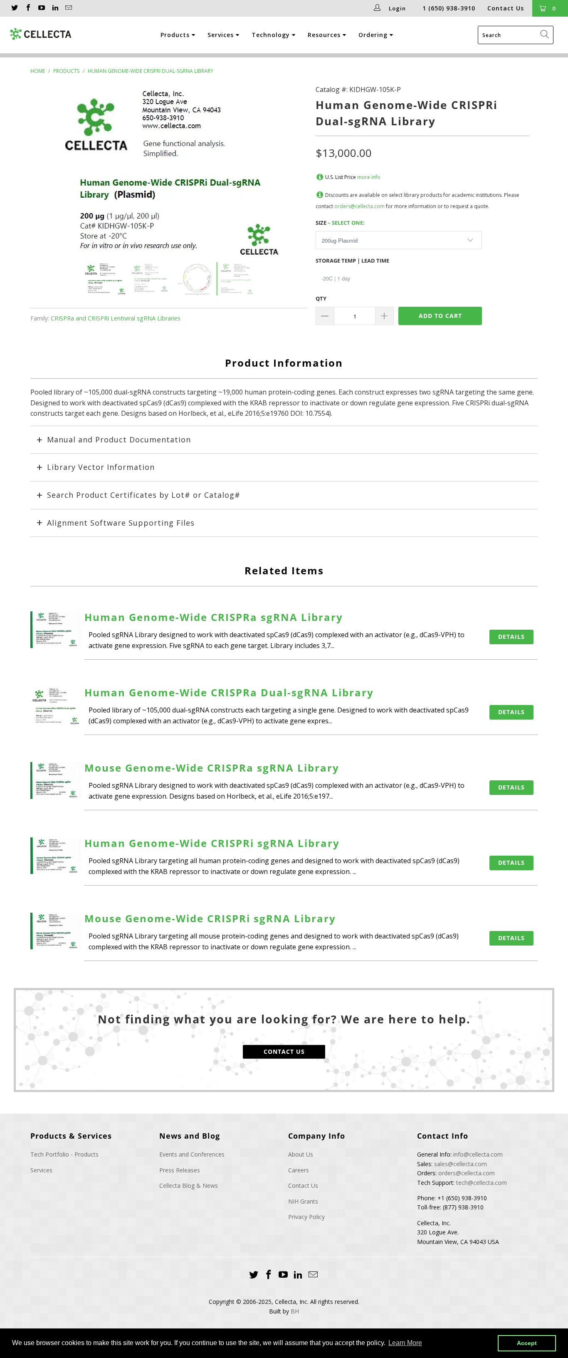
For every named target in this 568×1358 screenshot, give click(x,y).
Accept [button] (527, 1343)
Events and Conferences (192, 1154)
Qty (321, 298)
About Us (300, 1154)
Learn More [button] (405, 1342)
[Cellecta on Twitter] (14, 8)
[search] (515, 35)
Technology (272, 35)
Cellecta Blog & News (188, 1185)
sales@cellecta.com (460, 1164)
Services (221, 35)
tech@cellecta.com (481, 1183)
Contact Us (505, 8)
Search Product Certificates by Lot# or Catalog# (143, 495)
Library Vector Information (101, 467)
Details (511, 637)
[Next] (292, 173)
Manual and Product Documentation (119, 439)
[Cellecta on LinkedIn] (54, 8)
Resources (325, 35)
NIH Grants (303, 1201)
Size (340, 222)
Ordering (374, 35)
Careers (298, 1170)
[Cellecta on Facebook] (27, 8)
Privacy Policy (306, 1217)
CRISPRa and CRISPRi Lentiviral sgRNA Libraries (115, 318)
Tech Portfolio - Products (64, 1154)
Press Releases (179, 1170)
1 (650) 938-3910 (448, 8)
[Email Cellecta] (68, 8)
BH (295, 1311)
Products (176, 35)
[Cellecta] (41, 34)
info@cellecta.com (478, 1154)
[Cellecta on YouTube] (41, 8)
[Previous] (45, 173)
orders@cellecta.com (359, 206)
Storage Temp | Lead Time (352, 260)
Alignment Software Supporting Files (121, 523)
